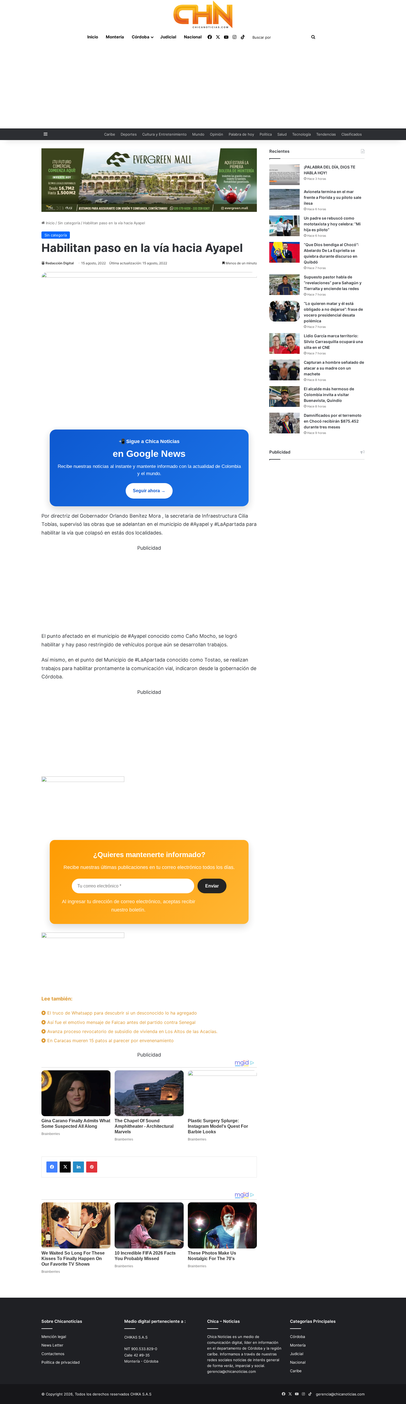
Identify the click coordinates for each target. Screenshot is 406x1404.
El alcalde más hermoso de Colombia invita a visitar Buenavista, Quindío (329, 394)
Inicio (92, 36)
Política (266, 134)
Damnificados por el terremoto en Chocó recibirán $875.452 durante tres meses (333, 421)
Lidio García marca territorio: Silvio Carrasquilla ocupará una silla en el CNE (333, 341)
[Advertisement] (203, 87)
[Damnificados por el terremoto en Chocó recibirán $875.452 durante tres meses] (284, 423)
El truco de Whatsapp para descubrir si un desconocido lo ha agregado (121, 1013)
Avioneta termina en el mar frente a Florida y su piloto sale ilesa (332, 197)
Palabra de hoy (241, 134)
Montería (115, 36)
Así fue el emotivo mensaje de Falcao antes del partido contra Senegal (121, 1022)
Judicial (168, 36)
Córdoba (140, 36)
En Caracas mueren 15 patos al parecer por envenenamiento (110, 1040)
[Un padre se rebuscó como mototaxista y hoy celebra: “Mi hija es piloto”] (284, 225)
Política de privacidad (60, 1362)
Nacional (193, 36)
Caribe (109, 134)
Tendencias (326, 134)
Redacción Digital (60, 263)
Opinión (216, 134)
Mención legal (53, 1336)
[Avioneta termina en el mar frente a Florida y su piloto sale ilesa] (284, 199)
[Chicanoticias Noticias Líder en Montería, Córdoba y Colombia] (203, 14)
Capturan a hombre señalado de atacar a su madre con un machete (334, 368)
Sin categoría (69, 223)
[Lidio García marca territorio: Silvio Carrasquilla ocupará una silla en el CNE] (284, 343)
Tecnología (301, 134)
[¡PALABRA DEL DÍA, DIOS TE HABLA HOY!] (284, 174)
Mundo (198, 134)
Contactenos (52, 1354)
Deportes (129, 134)
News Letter (52, 1345)
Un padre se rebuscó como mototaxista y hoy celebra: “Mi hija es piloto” (332, 224)
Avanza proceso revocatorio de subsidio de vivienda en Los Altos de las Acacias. (131, 1031)
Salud (282, 134)
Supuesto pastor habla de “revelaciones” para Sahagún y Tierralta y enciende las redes (333, 283)
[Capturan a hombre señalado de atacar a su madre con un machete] (284, 370)
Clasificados (351, 134)
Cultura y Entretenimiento (164, 134)
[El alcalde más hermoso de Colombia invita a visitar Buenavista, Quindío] (284, 396)
